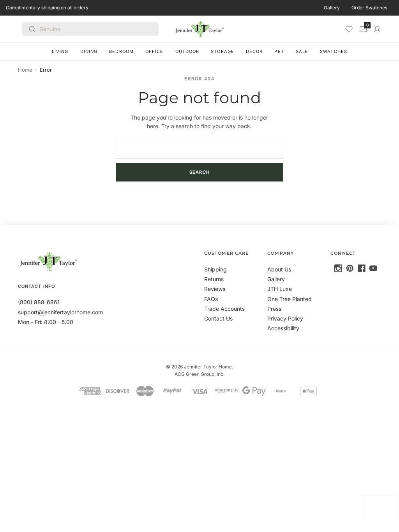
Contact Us (218, 318)
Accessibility (283, 328)
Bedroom (121, 51)
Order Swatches (369, 8)
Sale (302, 51)
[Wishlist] (349, 29)
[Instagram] (338, 268)
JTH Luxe (279, 288)
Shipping (215, 269)
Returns (214, 279)
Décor (254, 51)
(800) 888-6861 (39, 302)
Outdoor (187, 51)
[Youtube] (373, 268)
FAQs (211, 299)
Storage (222, 51)
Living (60, 51)
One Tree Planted (289, 299)
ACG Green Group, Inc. (199, 374)
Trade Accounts (224, 308)
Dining (89, 51)
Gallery (332, 8)
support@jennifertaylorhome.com (60, 312)
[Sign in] (377, 29)
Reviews (214, 288)
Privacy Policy (285, 318)
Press (274, 308)
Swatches (333, 51)
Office (154, 51)
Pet (279, 51)
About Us (279, 269)
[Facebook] (361, 268)
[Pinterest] (350, 268)
